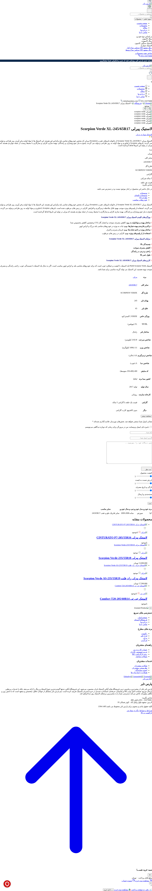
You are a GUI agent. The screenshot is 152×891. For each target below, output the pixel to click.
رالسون (144, 634)
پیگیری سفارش (133, 711)
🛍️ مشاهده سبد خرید (122, 890)
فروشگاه (138, 103)
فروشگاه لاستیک (140, 620)
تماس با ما (143, 32)
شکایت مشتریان (140, 666)
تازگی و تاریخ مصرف (144, 487)
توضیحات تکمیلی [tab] (140, 195)
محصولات (138, 19)
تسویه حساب (127, 881)
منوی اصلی (147, 19)
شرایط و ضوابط (145, 711)
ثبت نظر (148, 469)
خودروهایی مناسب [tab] (140, 200)
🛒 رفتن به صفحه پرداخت (141, 890)
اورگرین (144, 640)
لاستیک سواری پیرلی (144, 135)
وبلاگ (145, 28)
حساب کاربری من (140, 650)
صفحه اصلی (142, 618)
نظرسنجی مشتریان (139, 668)
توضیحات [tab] (143, 193)
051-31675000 (146, 56)
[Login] (149, 11)
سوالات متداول (141, 656)
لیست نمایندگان (141, 670)
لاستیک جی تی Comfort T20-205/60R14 (123, 598)
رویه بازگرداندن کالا (139, 654)
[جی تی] (143, 594)
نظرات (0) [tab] (143, 198)
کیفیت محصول (146, 473)
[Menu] (149, 1)
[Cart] (149, 7)
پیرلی (135, 277)
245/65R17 (133, 285)
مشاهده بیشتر (146, 416)
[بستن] (150, 875)
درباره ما (143, 30)
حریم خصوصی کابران (138, 652)
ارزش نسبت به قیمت (143, 480)
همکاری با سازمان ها (139, 672)
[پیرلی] (144, 532)
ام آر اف (144, 636)
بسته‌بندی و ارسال (145, 494)
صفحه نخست (142, 23)
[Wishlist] (150, 74)
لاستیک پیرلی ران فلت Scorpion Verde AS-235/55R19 (115, 578)
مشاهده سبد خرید (142, 881)
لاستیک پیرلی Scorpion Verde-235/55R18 (123, 557)
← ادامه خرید (108, 890)
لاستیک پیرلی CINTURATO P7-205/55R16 (122, 537)
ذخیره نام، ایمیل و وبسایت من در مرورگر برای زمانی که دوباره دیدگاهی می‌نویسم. (117, 427)
